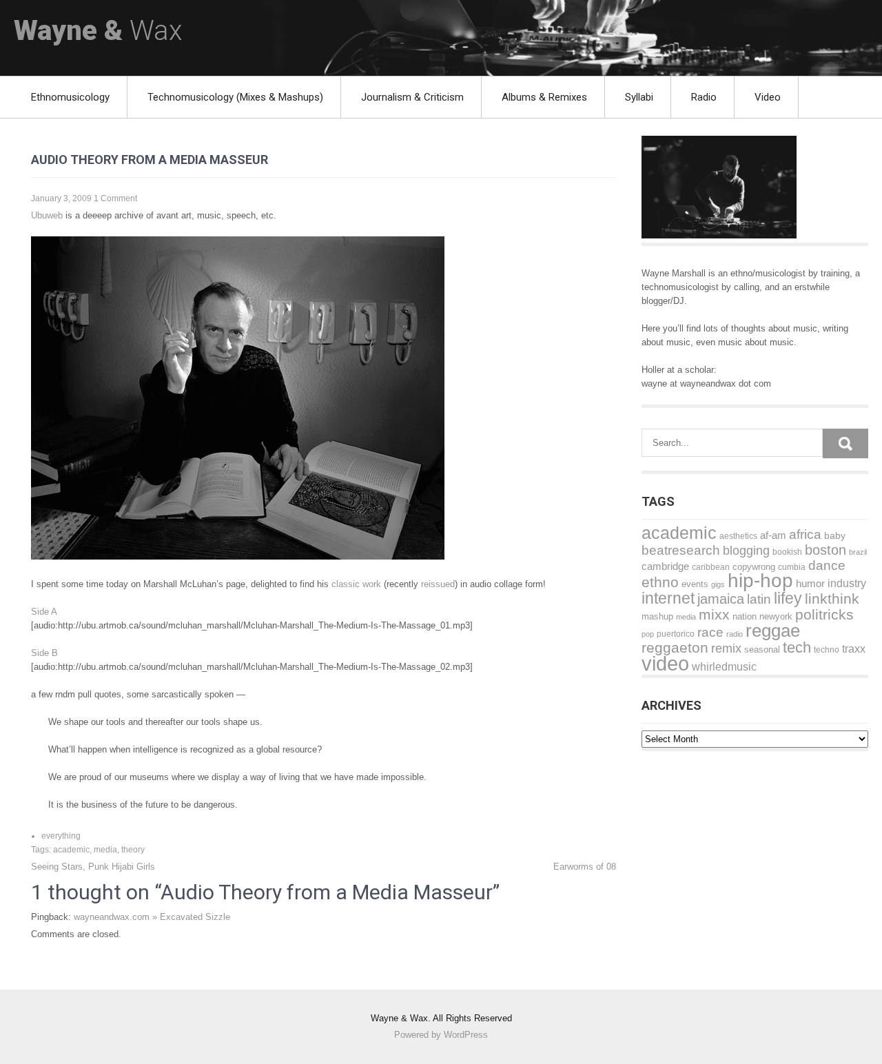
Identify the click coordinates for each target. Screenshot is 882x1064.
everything (61, 836)
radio (734, 634)
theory (133, 850)
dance (826, 565)
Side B (44, 653)
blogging (746, 550)
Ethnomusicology (70, 97)
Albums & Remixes (544, 97)
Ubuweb (47, 215)
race (710, 632)
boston (825, 549)
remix (726, 648)
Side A (44, 611)
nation (744, 616)
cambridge (665, 566)
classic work (356, 584)
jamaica (720, 598)
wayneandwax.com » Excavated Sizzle (152, 917)
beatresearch (681, 550)
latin (759, 599)
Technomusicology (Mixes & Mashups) (235, 97)
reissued (438, 584)
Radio (704, 97)
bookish (787, 552)
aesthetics (738, 536)
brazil (858, 552)
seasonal (762, 649)
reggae (773, 630)
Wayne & (98, 30)
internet (668, 598)
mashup (657, 616)
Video (768, 97)
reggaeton (675, 647)
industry (847, 583)
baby (834, 536)
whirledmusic (724, 667)
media (105, 850)
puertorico (676, 634)
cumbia (792, 567)
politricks (824, 614)
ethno (660, 582)
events (694, 584)
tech (797, 647)
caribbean (711, 566)
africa (805, 534)
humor (810, 583)
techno (826, 649)
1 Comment (115, 198)
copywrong (753, 567)
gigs (718, 584)
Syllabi (639, 97)
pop (648, 634)
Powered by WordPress (441, 1035)
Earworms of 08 (584, 866)
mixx (714, 614)
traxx (853, 648)
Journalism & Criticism (412, 97)
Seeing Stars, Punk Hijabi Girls (93, 866)
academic (71, 850)
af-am (773, 535)
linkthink (832, 598)
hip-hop (760, 580)
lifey (788, 598)
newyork (775, 616)
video (665, 663)
